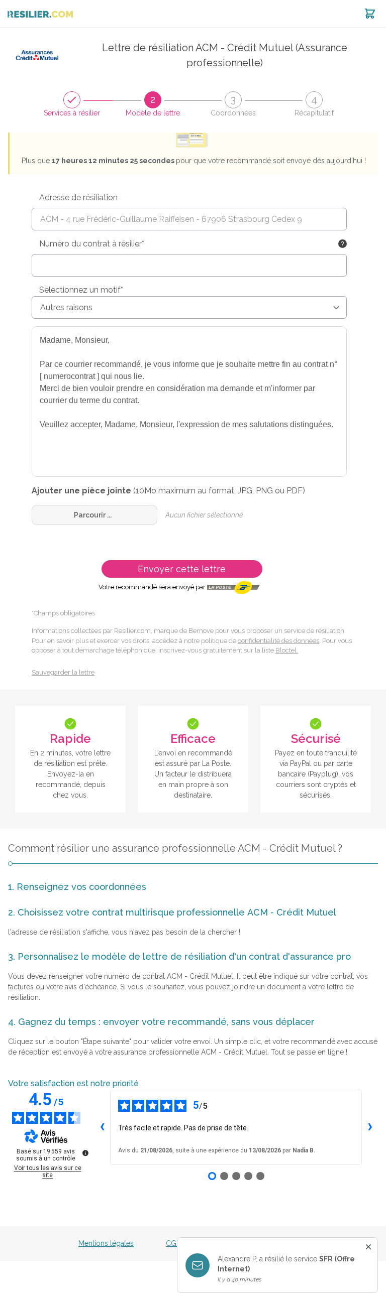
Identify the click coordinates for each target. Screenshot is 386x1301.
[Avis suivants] (370, 1127)
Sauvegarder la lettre (63, 672)
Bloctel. (286, 650)
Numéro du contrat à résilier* (91, 243)
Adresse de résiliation (78, 197)
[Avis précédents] (102, 1127)
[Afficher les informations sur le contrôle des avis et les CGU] (85, 1153)
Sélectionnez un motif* (81, 290)
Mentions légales (106, 1243)
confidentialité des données (278, 640)
